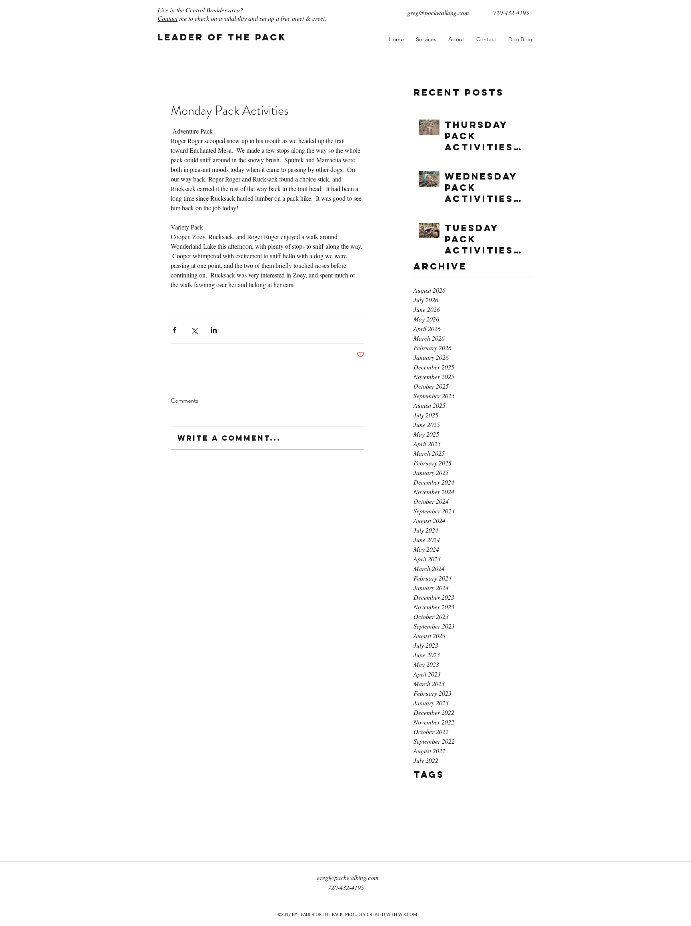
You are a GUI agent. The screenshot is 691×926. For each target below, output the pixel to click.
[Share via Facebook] (174, 330)
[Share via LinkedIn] (214, 330)
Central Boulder (206, 10)
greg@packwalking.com (438, 12)
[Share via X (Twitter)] (194, 330)
